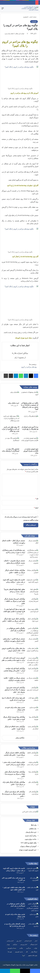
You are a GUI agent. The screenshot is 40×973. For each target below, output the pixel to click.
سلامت (21, 948)
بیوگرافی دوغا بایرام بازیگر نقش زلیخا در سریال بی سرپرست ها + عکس (14, 774)
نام (37, 498)
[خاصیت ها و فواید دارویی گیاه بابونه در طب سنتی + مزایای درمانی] (32, 583)
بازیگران (15, 944)
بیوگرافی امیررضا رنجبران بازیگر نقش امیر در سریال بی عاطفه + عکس (14, 601)
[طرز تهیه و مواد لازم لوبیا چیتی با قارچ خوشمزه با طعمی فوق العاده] (32, 612)
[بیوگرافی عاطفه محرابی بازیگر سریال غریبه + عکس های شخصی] (32, 756)
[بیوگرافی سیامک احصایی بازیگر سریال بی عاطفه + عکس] (32, 573)
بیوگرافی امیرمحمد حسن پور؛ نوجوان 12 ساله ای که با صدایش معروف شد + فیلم (15, 690)
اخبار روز (19, 941)
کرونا (23, 955)
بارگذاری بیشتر (20, 738)
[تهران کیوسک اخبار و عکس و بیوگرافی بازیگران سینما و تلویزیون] (29, 8)
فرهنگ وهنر (34, 951)
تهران (8, 944)
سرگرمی (28, 948)
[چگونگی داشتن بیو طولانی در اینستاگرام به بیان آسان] (32, 631)
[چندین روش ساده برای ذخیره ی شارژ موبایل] (32, 710)
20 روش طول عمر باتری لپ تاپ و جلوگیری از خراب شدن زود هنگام (10, 429)
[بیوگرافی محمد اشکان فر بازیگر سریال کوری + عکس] (32, 729)
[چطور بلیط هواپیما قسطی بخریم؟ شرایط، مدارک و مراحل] (32, 592)
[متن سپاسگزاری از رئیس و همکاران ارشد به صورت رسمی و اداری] (32, 553)
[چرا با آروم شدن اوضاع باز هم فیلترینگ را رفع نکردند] (29, 420)
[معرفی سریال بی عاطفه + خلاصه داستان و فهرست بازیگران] (32, 681)
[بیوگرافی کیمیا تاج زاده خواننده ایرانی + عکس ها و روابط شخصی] (32, 671)
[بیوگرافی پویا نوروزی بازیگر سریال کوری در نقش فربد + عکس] (32, 720)
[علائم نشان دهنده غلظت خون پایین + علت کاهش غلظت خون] (32, 890)
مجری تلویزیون (19, 951)
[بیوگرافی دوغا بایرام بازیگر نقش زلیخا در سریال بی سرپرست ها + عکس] (32, 775)
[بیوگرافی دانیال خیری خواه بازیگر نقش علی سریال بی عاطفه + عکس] (32, 622)
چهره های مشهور (32, 955)
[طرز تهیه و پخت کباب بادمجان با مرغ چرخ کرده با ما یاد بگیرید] (32, 701)
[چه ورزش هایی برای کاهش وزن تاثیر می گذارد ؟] (32, 881)
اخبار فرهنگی (33, 944)
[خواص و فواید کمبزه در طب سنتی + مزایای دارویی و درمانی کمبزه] (32, 765)
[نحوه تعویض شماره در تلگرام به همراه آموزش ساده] (29, 442)
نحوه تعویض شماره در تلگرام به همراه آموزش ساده (30, 451)
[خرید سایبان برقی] (10, 396)
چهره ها (10, 951)
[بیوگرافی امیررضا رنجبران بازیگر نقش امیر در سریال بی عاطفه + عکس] (32, 602)
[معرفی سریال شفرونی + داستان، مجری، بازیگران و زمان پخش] (32, 564)
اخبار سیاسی (10, 941)
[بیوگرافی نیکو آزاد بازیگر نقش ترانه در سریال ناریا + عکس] (32, 785)
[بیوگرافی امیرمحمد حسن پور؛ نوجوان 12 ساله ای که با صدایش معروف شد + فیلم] (32, 690)
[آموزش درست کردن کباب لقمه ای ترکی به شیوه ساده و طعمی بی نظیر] (32, 661)
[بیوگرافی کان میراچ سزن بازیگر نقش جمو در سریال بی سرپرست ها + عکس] (32, 795)
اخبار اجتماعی (28, 941)
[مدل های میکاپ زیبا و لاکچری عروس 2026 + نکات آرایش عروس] (32, 651)
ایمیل (36, 508)
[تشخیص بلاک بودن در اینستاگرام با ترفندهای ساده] (10, 442)
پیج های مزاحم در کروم (29, 367)
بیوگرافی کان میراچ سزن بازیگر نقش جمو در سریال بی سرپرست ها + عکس (13, 794)
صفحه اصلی (33, 17)
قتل (27, 951)
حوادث (35, 948)
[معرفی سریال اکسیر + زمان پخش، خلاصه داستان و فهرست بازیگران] (32, 642)
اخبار (36, 941)
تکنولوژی (25, 17)
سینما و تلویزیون (11, 948)
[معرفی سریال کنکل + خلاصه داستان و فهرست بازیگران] (32, 543)
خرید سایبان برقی (13, 403)
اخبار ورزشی (23, 944)
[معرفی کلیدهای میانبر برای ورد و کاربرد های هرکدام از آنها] (32, 927)
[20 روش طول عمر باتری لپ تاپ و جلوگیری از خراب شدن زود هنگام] (10, 420)
